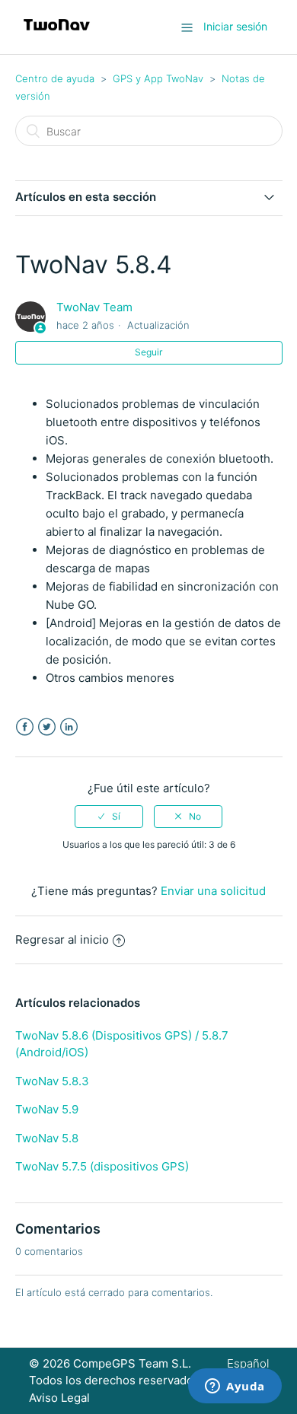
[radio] (109, 816)
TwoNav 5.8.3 (52, 1081)
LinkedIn (68, 727)
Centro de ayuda (54, 78)
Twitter (46, 727)
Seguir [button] (148, 352)
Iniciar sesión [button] (235, 26)
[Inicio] (56, 34)
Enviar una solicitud (213, 891)
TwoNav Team (94, 307)
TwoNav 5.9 (46, 1109)
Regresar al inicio (62, 939)
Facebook (24, 727)
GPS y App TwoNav (158, 78)
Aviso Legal (59, 1397)
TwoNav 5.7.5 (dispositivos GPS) (102, 1166)
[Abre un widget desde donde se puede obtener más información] (235, 1387)
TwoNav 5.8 (46, 1138)
